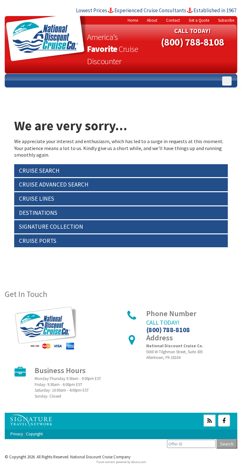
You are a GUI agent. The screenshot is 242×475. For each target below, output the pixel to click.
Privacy (16, 434)
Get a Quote (199, 20)
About (152, 20)
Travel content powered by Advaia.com (121, 462)
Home (133, 20)
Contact (173, 20)
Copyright (34, 434)
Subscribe (226, 20)
